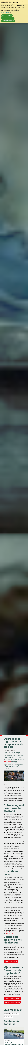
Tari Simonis (12, 750)
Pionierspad (7, 761)
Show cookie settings (7, 18)
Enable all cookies (7, 15)
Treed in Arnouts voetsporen (12, 998)
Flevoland (7, 1014)
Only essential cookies (8, 20)
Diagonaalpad (9, 933)
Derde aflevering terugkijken (12, 1002)
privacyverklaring (5, 12)
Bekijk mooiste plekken (11, 961)
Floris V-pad (9, 932)
